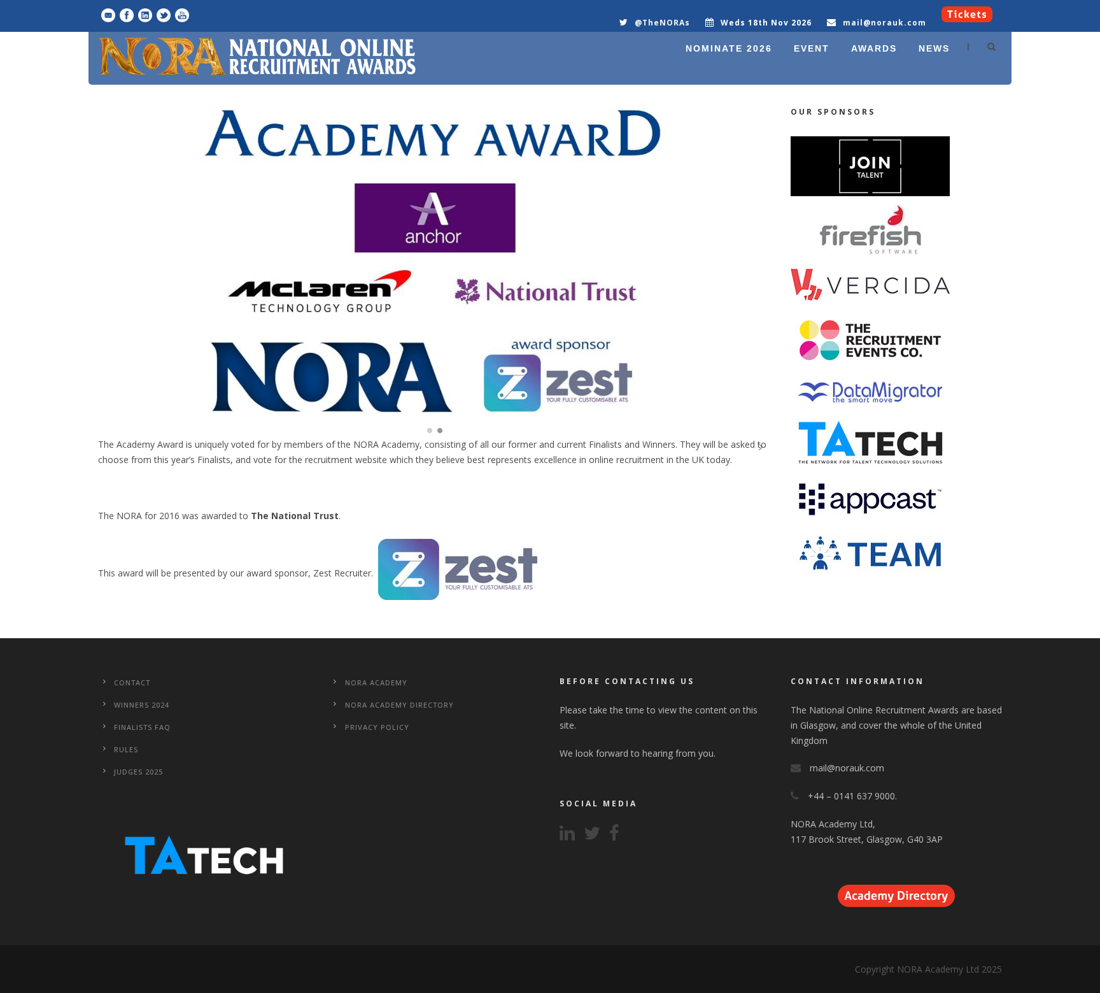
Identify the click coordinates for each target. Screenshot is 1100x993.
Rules (126, 749)
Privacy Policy (377, 727)
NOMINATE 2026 (729, 48)
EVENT (811, 48)
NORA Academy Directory (399, 705)
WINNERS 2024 (141, 705)
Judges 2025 (138, 771)
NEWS (934, 48)
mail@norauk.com (884, 22)
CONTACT (132, 682)
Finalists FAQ (142, 727)
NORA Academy (376, 682)
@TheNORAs (662, 22)
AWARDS (874, 48)
